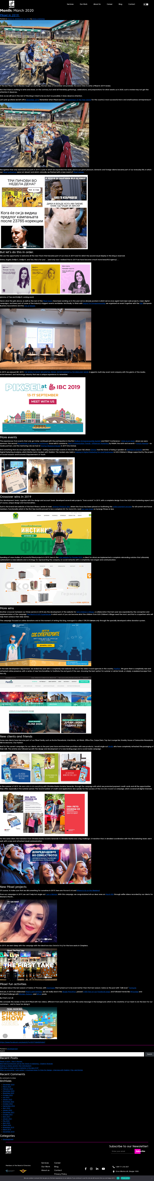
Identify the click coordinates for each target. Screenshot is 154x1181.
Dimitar (93, 450)
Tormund (132, 988)
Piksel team (47, 301)
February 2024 (8, 1089)
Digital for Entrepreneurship (94, 303)
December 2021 (8, 1112)
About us (45, 1170)
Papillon (117, 669)
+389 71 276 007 (122, 1167)
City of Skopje (29, 306)
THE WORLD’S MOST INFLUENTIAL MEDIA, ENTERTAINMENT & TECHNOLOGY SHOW (56, 372)
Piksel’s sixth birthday (33, 992)
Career (109, 4)
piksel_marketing (38, 19)
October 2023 (8, 1095)
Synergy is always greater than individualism (15, 1066)
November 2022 (8, 1101)
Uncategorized (12, 1049)
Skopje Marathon (69, 992)
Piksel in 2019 (10, 15)
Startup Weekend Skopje (50, 446)
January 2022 (7, 1110)
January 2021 (7, 1119)
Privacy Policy (60, 1174)
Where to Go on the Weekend (88, 890)
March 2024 (7, 1086)
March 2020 (7, 1125)
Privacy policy (125, 1178)
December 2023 (8, 1091)
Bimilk (110, 746)
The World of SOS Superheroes (39, 614)
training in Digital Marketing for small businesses (94, 452)
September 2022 (9, 1106)
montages (51, 988)
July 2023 (6, 1097)
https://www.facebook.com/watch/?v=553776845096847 (22, 1042)
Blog (120, 4)
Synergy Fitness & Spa (61, 507)
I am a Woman (51, 894)
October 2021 (8, 1114)
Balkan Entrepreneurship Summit (88, 441)
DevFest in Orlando (134, 450)
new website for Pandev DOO (70, 557)
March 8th (110, 894)
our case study (87, 509)
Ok (118, 1178)
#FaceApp (134, 992)
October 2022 (8, 1104)
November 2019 (8, 1127)
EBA (141, 303)
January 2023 (7, 1099)
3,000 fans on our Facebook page (96, 992)
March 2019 (7, 1129)
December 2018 (32, 100)
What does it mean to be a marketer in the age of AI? (19, 1068)
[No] (152, 1178)
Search (2, 1051)
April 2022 (6, 1108)
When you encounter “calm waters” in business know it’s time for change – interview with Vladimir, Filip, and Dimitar (41, 1070)
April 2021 (6, 1116)
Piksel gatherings (10, 172)
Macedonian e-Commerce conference (33, 443)
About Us (97, 4)
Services (70, 4)
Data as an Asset (128, 441)
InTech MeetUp (142, 443)
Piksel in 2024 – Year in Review (11, 1061)
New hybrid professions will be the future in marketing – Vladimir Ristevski (26, 1063)
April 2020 (6, 1123)
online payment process (122, 507)
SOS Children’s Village (85, 612)
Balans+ (29, 994)
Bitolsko (22, 994)
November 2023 (8, 1093)
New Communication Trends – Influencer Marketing (88, 443)
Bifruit (39, 994)
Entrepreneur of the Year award (78, 100)
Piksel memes (78, 172)
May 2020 (6, 1121)
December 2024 (8, 1084)
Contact (131, 4)
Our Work (83, 4)
